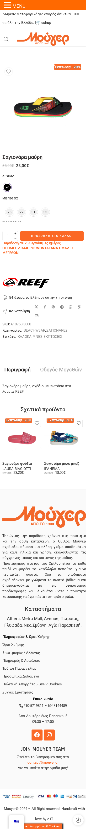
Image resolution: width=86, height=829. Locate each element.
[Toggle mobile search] (6, 39)
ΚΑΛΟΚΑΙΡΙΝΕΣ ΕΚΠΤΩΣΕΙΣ (40, 337)
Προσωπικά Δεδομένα (20, 676)
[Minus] (15, 238)
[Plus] (15, 233)
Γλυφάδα (13, 625)
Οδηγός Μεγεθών (61, 369)
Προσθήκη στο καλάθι (52, 236)
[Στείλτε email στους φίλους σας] (37, 316)
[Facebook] (37, 735)
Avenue (51, 618)
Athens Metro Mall (24, 618)
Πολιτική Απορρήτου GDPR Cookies (32, 684)
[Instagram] (49, 735)
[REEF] (26, 283)
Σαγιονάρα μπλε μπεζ (61, 463)
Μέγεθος (10, 198)
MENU (19, 6)
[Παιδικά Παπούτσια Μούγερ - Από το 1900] (43, 39)
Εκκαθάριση (12, 221)
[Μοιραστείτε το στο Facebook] (45, 307)
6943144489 (57, 706)
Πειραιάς (69, 618)
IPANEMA (52, 469)
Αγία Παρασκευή (64, 625)
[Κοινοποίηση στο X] (36, 307)
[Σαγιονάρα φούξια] (22, 438)
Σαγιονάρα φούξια (17, 463)
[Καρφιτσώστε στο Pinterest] (53, 307)
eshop (46, 23)
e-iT (49, 819)
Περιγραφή (17, 369)
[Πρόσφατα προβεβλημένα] (78, 820)
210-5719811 (33, 706)
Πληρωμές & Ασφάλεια (21, 661)
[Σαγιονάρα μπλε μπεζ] (64, 438)
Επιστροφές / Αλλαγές (21, 653)
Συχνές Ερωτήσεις (17, 692)
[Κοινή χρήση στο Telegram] (62, 307)
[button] (8, 5)
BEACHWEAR (34, 330)
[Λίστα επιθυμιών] (8, 71)
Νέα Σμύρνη (35, 625)
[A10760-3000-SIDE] (43, 105)
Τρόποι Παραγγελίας (19, 669)
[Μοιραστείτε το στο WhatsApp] (71, 307)
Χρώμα (8, 175)
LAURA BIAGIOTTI (16, 469)
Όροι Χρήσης (13, 645)
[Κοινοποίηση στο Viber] (79, 307)
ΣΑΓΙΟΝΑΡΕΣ (57, 330)
